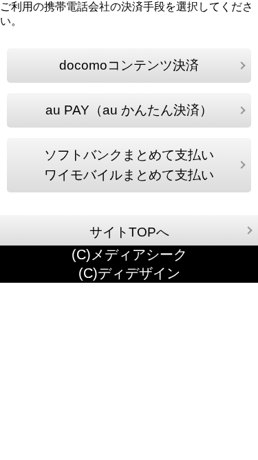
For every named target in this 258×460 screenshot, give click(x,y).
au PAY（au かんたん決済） (129, 110)
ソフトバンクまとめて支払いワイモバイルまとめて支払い (129, 165)
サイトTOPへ (129, 232)
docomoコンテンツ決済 (129, 65)
